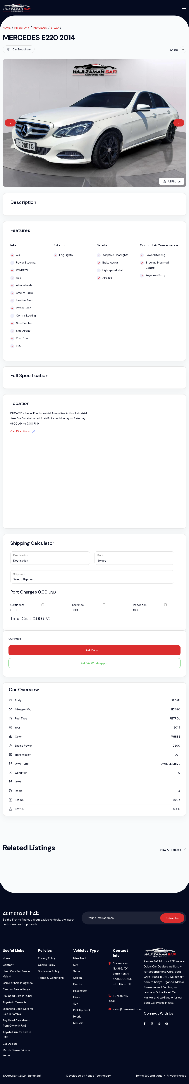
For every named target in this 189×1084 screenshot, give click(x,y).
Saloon (77, 978)
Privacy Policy (47, 958)
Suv (75, 965)
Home (7, 28)
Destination (20, 555)
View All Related (173, 850)
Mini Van (78, 1023)
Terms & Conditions (51, 978)
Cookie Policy (46, 965)
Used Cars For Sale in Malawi (16, 974)
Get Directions (20, 431)
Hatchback (80, 991)
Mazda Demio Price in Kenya (16, 1052)
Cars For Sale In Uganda (18, 983)
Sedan (77, 971)
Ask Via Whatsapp (93, 663)
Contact (8, 965)
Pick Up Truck (81, 1010)
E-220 (55, 28)
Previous (10, 122)
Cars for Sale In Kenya (16, 989)
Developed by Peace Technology (88, 1076)
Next (178, 122)
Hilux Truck (80, 958)
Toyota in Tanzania (14, 1002)
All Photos (174, 181)
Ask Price (92, 650)
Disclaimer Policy (48, 971)
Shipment (19, 574)
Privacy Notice (176, 1076)
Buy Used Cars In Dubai (17, 996)
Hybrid (77, 1016)
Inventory (21, 28)
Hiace (76, 997)
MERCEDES (40, 28)
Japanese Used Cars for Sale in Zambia (18, 1011)
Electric (78, 984)
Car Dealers (10, 1044)
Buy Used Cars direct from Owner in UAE (16, 1023)
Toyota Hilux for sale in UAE (17, 1034)
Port (100, 555)
